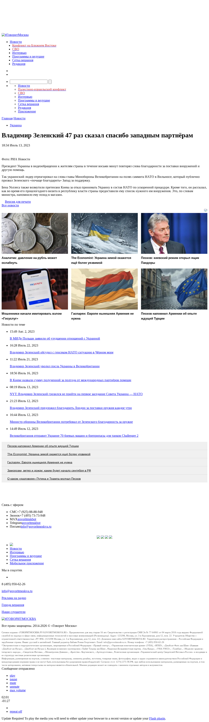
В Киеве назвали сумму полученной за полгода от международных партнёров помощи (70, 380)
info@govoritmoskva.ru (36, 526)
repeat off (16, 711)
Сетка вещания (22, 60)
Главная (7, 118)
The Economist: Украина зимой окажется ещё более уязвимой (48, 454)
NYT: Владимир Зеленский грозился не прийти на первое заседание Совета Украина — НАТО (76, 394)
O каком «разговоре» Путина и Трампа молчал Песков (44, 478)
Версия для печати (18, 201)
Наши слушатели (14, 612)
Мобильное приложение (27, 563)
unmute (14, 686)
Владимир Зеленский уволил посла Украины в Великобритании (55, 366)
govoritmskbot (27, 519)
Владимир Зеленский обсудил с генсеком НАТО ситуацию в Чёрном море (61, 352)
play (12, 675)
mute (13, 683)
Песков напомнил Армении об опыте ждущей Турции (43, 446)
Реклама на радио (14, 598)
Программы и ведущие (28, 56)
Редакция (18, 64)
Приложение (27, 111)
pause (13, 679)
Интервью (19, 53)
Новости (16, 41)
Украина (16, 125)
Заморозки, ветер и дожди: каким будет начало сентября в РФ (49, 470)
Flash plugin (157, 718)
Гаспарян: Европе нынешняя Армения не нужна (39, 462)
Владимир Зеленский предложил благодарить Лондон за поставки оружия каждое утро (71, 408)
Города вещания (13, 605)
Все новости (10, 205)
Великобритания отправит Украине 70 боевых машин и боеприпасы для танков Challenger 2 (74, 435)
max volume (18, 690)
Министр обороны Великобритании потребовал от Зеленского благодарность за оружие (71, 421)
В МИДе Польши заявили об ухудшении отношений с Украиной (55, 338)
